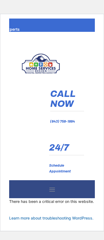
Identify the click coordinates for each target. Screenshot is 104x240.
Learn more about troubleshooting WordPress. (51, 218)
